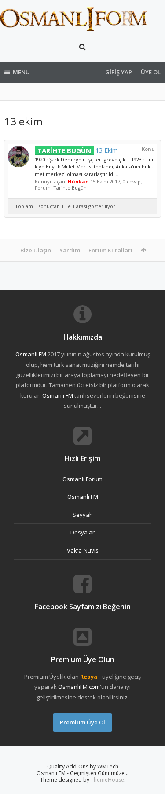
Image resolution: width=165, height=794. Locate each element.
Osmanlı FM (82, 497)
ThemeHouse (107, 779)
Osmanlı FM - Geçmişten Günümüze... (82, 773)
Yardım (69, 250)
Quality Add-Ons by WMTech (82, 766)
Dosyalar (82, 532)
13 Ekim (77, 150)
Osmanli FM (30, 354)
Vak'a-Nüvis (83, 550)
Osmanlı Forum (82, 479)
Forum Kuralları (110, 250)
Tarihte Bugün (70, 187)
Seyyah (83, 515)
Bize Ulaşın (35, 250)
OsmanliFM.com (79, 687)
